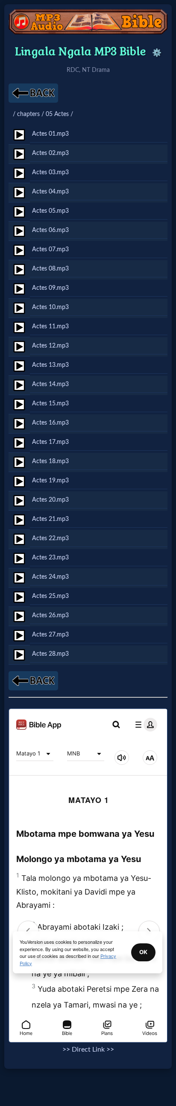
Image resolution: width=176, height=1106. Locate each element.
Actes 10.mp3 (50, 307)
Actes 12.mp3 (50, 345)
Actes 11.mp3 (50, 326)
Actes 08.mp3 (50, 268)
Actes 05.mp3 (50, 211)
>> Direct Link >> (88, 1049)
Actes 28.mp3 (50, 654)
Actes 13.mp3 (50, 365)
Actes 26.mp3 (50, 615)
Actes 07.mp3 (50, 249)
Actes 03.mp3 (50, 172)
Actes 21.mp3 (50, 519)
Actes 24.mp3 (50, 577)
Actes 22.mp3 (50, 538)
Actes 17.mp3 (50, 442)
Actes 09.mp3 (50, 288)
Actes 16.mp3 (50, 422)
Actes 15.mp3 (50, 403)
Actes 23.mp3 (50, 557)
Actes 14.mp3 (50, 384)
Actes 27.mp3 (50, 634)
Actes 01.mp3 (50, 134)
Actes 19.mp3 (50, 480)
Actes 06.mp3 (50, 230)
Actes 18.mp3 (50, 461)
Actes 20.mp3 (50, 500)
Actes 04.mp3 (50, 191)
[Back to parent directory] (33, 93)
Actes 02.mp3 (50, 153)
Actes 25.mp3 (50, 596)
